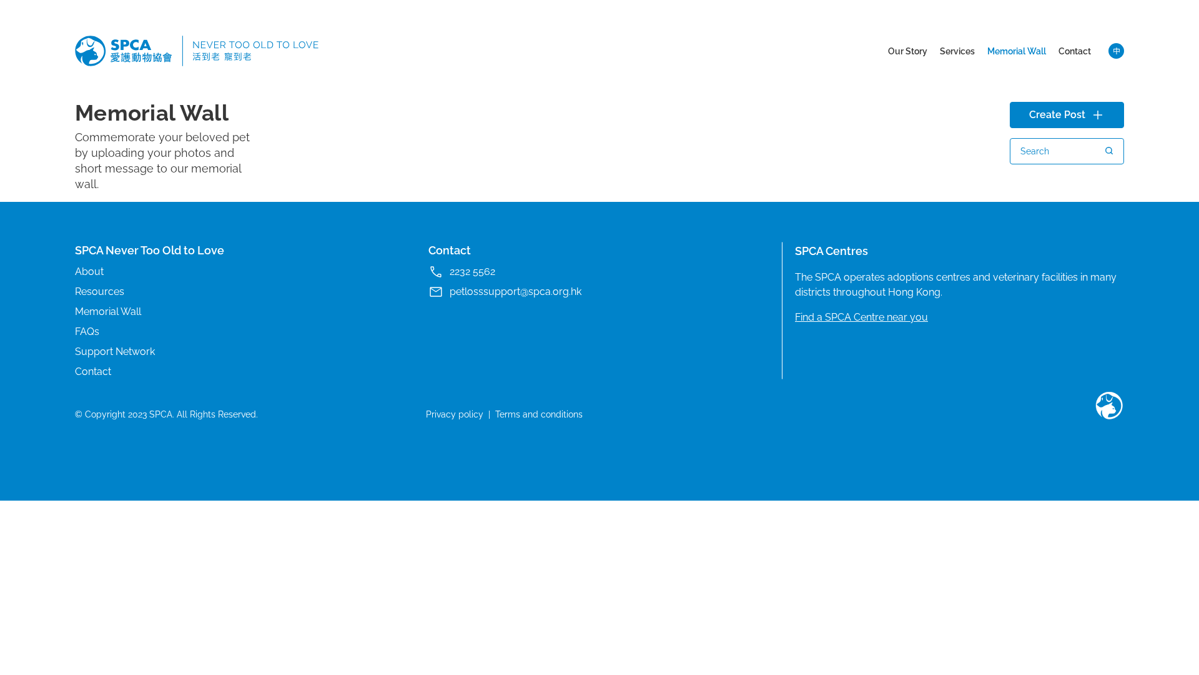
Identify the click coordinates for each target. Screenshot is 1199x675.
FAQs (87, 332)
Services (957, 51)
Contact (1074, 51)
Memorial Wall (1016, 51)
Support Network (115, 352)
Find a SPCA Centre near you (861, 317)
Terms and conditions (539, 414)
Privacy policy (454, 414)
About (89, 272)
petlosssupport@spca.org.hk (515, 292)
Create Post (1057, 115)
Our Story (907, 51)
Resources (99, 292)
